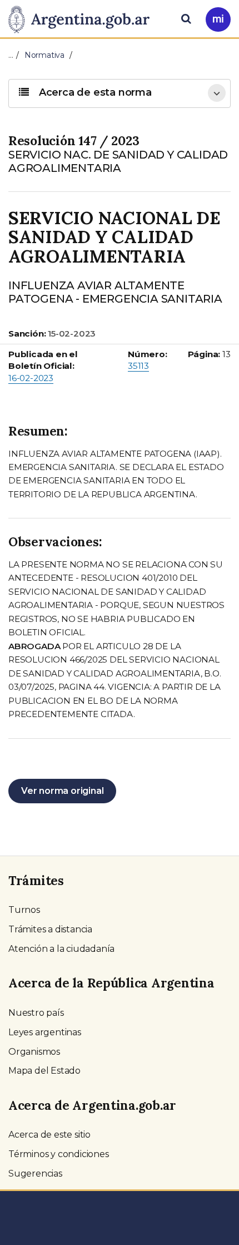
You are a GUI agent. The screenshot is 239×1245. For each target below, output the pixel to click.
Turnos (24, 910)
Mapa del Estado (44, 1070)
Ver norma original (62, 790)
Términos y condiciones (58, 1154)
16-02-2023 (30, 378)
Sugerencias (35, 1173)
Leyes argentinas (44, 1032)
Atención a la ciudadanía (61, 948)
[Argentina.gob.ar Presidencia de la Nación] (83, 18)
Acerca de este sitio (49, 1134)
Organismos (34, 1051)
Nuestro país (36, 1012)
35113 (138, 365)
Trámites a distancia (50, 929)
